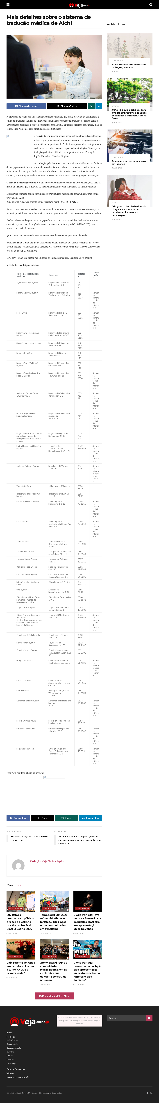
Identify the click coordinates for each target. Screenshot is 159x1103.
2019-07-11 (117, 168)
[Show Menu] (8, 4)
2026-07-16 (45, 933)
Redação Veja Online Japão (47, 861)
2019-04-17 (117, 71)
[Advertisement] (130, 1045)
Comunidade (49, 909)
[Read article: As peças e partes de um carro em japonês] (129, 145)
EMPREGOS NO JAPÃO (18, 1077)
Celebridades (15, 909)
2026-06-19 (79, 984)
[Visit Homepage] (79, 5)
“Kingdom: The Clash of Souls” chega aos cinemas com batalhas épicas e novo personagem (129, 211)
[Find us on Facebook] (147, 1093)
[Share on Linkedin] (98, 106)
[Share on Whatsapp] (91, 106)
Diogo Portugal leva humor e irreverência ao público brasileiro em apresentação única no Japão (87, 921)
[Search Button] (150, 4)
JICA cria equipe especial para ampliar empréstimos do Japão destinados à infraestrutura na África (129, 114)
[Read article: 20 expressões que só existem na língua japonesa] (129, 49)
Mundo (10, 1055)
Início (9, 1032)
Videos (10, 1073)
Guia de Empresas (16, 1069)
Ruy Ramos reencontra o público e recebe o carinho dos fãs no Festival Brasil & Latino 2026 (20, 921)
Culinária (10, 1052)
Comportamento (14, 1048)
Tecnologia (11, 1063)
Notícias (115, 106)
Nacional (10, 1059)
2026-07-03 (12, 977)
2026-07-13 (79, 933)
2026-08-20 (117, 123)
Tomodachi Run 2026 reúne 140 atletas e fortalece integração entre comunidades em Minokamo (54, 921)
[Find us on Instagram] (151, 1093)
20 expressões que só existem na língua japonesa (129, 66)
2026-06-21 (45, 984)
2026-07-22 (12, 933)
